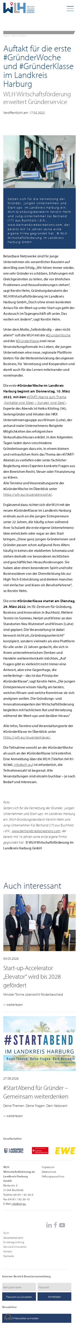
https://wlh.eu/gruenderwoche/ (27, 494)
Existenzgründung (13, 1242)
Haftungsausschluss (53, 1176)
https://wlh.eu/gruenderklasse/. (27, 737)
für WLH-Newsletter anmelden (21, 1318)
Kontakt (7, 1251)
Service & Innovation (15, 1246)
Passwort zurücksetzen (19, 1297)
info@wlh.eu (23, 764)
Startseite (8, 1256)
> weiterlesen (13, 1004)
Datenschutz (49, 1171)
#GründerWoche (58, 335)
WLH (6, 1233)
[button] (8, 1317)
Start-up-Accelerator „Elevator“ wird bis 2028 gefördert (32, 976)
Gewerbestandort (13, 1237)
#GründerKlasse (27, 341)
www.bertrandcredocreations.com (36, 831)
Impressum (48, 1167)
